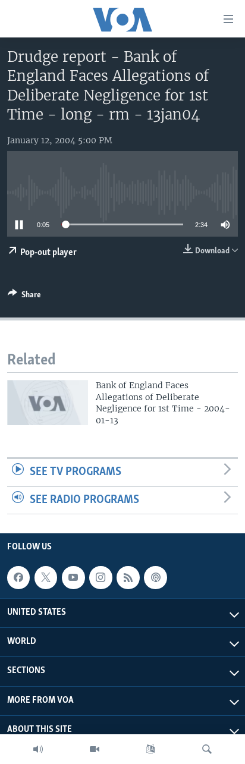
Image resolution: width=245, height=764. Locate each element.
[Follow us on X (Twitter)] (45, 577)
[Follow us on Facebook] (18, 577)
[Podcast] (155, 577)
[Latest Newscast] (38, 749)
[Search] (207, 749)
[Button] (24, 296)
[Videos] (94, 749)
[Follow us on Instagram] (100, 577)
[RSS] (128, 577)
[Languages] (150, 749)
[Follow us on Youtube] (73, 577)
